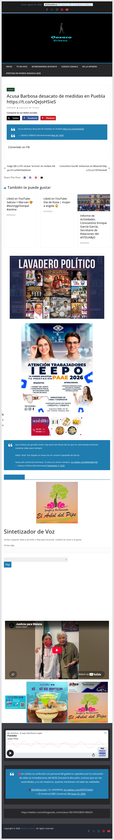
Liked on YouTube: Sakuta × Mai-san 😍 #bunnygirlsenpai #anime (20, 204)
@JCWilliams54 (38, 789)
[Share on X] (3, 414)
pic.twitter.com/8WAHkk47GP (84, 462)
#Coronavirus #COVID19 (44, 66)
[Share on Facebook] (3, 420)
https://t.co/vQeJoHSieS (73, 129)
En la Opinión (89, 66)
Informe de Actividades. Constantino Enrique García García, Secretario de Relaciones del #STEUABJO (93, 226)
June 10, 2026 (79, 793)
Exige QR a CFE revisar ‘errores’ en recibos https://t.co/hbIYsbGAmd (31, 168)
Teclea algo (9, 545)
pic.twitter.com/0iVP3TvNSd (78, 789)
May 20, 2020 (57, 135)
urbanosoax (23, 108)
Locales (10, 90)
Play (7, 564)
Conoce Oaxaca (69, 66)
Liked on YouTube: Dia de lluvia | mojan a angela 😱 (57, 202)
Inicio (9, 66)
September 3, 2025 (56, 465)
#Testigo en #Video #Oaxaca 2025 (23, 73)
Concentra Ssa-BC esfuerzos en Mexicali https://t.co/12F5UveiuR (83, 168)
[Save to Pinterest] (3, 425)
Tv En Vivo (22, 66)
